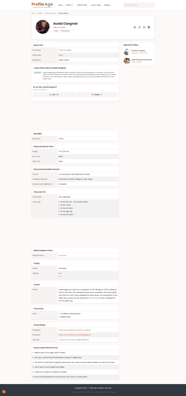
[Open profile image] (42, 27)
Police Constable (50, 13)
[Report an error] (4, 392)
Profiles (40, 13)
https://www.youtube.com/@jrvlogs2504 (74, 340)
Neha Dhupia (94, 298)
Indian (61, 55)
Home (33, 13)
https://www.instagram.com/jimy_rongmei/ (75, 330)
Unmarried (62, 255)
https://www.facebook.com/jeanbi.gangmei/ (75, 335)
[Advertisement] (75, 115)
